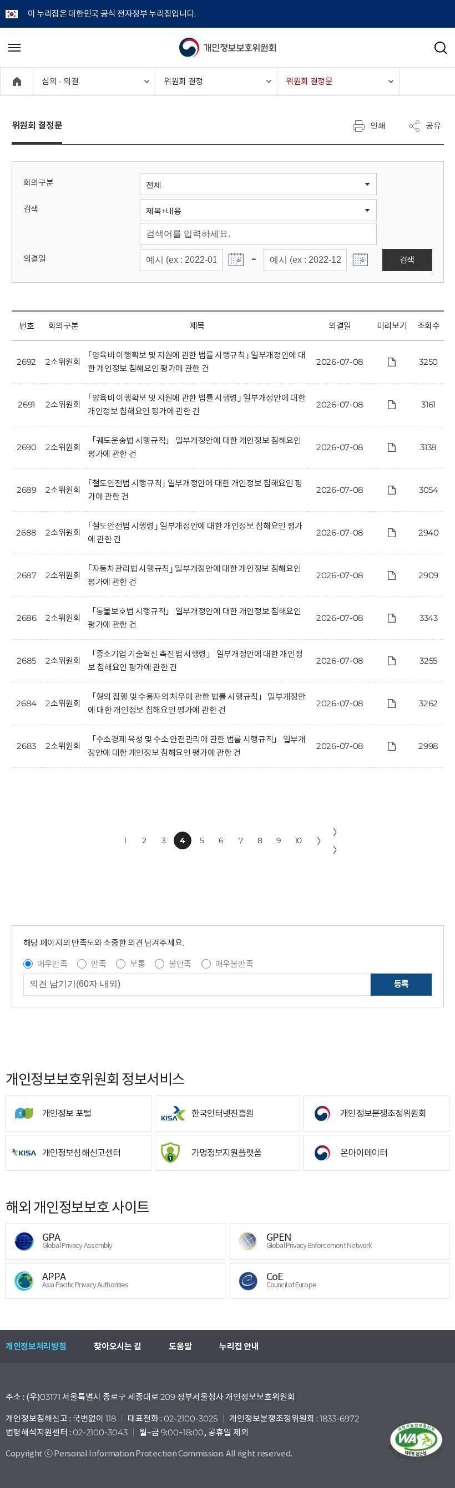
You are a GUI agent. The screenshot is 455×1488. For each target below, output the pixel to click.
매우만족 (52, 964)
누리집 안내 (239, 1346)
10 (298, 840)
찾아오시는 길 (117, 1346)
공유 (433, 125)
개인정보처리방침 (36, 1346)
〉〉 (337, 841)
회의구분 (38, 182)
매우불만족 (234, 964)
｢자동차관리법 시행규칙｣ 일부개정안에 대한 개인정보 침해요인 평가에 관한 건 (194, 575)
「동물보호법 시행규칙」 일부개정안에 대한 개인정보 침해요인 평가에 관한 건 (194, 618)
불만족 (180, 964)
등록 (401, 984)
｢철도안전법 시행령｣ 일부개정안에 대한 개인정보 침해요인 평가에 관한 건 (195, 532)
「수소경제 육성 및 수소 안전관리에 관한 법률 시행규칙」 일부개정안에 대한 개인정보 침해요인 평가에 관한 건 (197, 746)
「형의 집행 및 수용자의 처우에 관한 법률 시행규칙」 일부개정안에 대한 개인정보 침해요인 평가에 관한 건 (197, 703)
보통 (137, 964)
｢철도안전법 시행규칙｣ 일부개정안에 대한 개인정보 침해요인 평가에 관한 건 (195, 490)
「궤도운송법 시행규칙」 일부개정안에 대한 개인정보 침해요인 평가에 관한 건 (194, 447)
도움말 (180, 1346)
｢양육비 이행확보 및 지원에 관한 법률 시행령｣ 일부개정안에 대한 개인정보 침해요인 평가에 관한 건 (196, 404)
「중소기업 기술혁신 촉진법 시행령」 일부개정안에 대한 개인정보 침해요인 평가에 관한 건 (195, 660)
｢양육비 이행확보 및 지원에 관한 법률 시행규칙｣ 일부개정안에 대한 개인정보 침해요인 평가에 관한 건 (196, 362)
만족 (98, 964)
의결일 (34, 258)
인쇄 (378, 125)
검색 (30, 208)
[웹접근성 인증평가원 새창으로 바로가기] (416, 1441)
